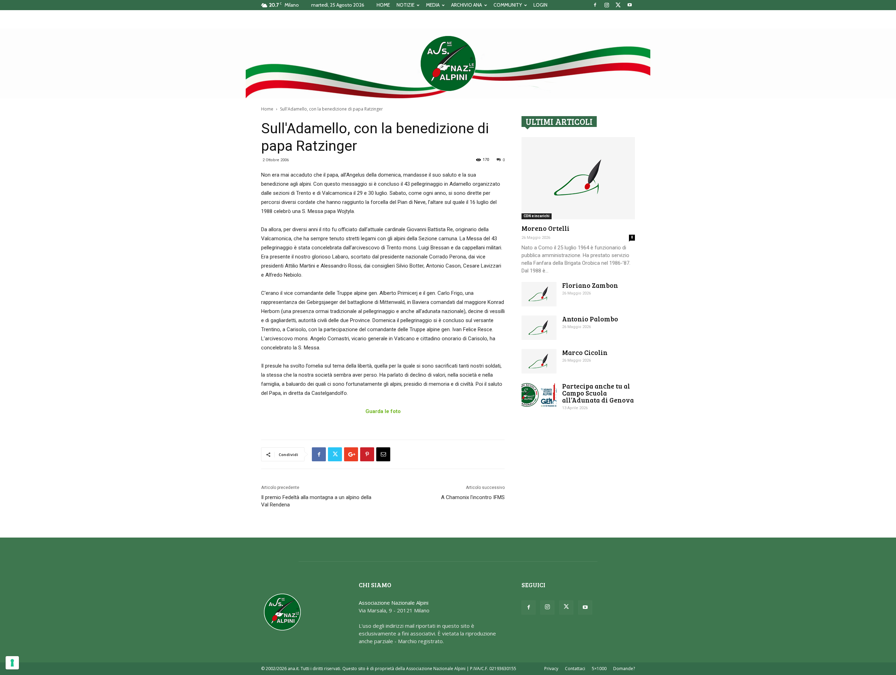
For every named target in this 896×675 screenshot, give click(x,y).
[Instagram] (606, 5)
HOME (383, 5)
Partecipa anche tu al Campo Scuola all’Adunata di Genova (598, 393)
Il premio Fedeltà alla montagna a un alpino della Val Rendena (316, 501)
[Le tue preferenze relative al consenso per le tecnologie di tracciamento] (12, 662)
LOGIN (540, 5)
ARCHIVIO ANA (466, 5)
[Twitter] (618, 5)
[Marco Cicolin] (539, 361)
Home (267, 109)
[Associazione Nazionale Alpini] (448, 63)
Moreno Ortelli (545, 228)
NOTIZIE (405, 5)
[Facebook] (595, 5)
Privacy (551, 669)
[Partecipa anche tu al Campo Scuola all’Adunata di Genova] (539, 395)
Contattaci (575, 669)
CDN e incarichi (537, 216)
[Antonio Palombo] (539, 327)
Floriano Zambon (590, 285)
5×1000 (599, 669)
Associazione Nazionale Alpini (393, 602)
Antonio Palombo (590, 318)
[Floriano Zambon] (539, 294)
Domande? (624, 669)
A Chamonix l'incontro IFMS (473, 497)
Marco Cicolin (585, 352)
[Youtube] (629, 5)
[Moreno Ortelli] (578, 178)
